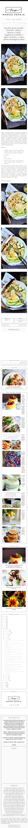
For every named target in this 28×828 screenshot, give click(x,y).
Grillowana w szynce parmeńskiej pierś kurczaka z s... (13, 667)
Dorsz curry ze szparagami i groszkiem (13, 658)
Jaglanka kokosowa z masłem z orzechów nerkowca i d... (14, 672)
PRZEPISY (8, 19)
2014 (5, 687)
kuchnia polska (9, 797)
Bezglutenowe (20, 800)
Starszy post (22, 325)
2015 (5, 685)
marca (6, 677)
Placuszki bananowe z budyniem (23, 438)
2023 (5, 621)
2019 (5, 627)
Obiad (24, 320)
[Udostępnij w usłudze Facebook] (7, 320)
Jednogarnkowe (9, 809)
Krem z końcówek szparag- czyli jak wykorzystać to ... (12, 652)
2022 (5, 622)
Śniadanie (16, 788)
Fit (16, 320)
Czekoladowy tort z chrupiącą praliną (14, 609)
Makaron (16, 797)
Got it (18, 826)
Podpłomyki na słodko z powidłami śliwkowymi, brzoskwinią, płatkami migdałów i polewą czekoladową (23, 462)
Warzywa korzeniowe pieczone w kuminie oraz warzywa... (14, 655)
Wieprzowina (21, 791)
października (8, 633)
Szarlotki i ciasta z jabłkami (17, 815)
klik (17, 173)
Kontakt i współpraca (17, 19)
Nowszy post (5, 325)
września (7, 634)
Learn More (12, 826)
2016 (5, 683)
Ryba (15, 791)
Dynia (21, 797)
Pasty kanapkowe (19, 809)
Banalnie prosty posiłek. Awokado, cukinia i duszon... (14, 645)
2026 (5, 616)
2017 (5, 682)
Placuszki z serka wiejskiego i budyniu (23, 531)
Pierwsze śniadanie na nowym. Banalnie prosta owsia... (13, 647)
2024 (5, 619)
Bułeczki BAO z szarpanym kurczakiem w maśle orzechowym (23, 422)
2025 (5, 618)
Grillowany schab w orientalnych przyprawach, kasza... (11, 670)
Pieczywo (13, 800)
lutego (6, 679)
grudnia (7, 630)
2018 (5, 628)
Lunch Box (19, 320)
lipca (6, 637)
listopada (7, 631)
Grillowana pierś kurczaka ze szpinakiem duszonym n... (13, 650)
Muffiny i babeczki (11, 812)
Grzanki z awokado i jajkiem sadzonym (13, 656)
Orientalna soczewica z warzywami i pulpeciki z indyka (14, 641)
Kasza (7, 794)
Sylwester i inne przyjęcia (10, 803)
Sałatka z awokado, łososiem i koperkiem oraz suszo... (14, 662)
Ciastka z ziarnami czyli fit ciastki (12, 642)
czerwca (7, 639)
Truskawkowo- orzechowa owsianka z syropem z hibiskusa (13, 665)
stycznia (7, 680)
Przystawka (21, 803)
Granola (15, 806)
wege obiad (6, 815)
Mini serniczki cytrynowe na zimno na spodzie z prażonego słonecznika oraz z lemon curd (23, 404)
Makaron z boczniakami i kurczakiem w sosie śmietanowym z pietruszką (23, 499)
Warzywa (20, 321)
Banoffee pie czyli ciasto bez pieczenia (14, 588)
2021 (5, 624)
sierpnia (7, 636)
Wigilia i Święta (8, 791)
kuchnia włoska (14, 794)
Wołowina (21, 806)
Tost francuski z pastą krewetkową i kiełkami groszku (14, 387)
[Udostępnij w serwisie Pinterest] (9, 320)
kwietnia (7, 676)
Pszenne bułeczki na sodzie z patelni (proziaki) (23, 481)
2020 (5, 625)
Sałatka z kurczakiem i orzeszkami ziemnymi (23, 515)
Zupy (21, 794)
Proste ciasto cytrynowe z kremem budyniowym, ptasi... (12, 660)
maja (6, 674)
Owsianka (19, 812)
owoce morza (8, 806)
